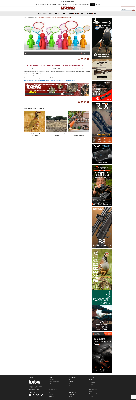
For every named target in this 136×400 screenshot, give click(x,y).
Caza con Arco (72, 392)
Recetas (91, 396)
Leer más (97, 4)
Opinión (91, 379)
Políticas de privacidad (54, 383)
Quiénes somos (52, 391)
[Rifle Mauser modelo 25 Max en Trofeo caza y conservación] (102, 69)
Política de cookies (53, 386)
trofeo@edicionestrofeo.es (34, 389)
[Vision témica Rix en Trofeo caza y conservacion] (102, 122)
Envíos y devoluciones (54, 381)
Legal (90, 386)
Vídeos (90, 391)
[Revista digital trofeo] (57, 89)
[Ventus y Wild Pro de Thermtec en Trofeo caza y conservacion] (102, 185)
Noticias (45, 13)
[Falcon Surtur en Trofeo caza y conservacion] (102, 154)
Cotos (81, 13)
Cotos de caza (72, 394)
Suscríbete (89, 13)
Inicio (39, 13)
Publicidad (51, 394)
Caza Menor (72, 390)
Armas (56, 13)
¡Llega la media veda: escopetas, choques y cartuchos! (78, 134)
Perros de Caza (72, 383)
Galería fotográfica (93, 393)
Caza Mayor (72, 388)
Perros (50, 13)
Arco (76, 13)
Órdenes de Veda (93, 389)
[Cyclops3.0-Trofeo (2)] (102, 352)
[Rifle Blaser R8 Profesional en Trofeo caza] (102, 227)
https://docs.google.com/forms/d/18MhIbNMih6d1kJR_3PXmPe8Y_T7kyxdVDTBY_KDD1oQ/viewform (49, 80)
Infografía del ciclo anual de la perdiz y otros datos (35, 134)
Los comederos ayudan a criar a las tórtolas (57, 134)
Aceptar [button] (92, 4)
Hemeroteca (92, 382)
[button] (53, 13)
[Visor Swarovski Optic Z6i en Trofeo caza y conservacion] (102, 311)
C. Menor (70, 13)
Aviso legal (51, 379)
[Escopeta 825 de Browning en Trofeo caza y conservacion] (102, 38)
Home (25, 17)
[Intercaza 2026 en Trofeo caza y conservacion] (102, 269)
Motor (70, 396)
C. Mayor (63, 13)
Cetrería (91, 384)
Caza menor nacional (32, 17)
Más (95, 13)
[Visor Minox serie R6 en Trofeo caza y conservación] (102, 91)
